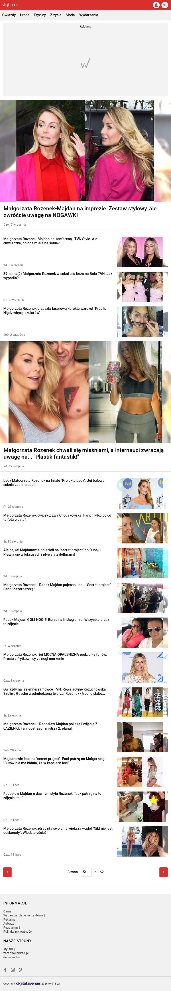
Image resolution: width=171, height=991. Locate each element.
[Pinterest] (21, 970)
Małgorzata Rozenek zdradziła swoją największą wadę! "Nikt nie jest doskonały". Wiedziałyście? (57, 830)
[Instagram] (13, 970)
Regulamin (10, 927)
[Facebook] (5, 970)
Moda (70, 15)
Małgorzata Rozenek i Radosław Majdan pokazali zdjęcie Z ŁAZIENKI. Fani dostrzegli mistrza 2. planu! (50, 726)
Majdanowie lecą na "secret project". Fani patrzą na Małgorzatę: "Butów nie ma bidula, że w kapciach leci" (54, 761)
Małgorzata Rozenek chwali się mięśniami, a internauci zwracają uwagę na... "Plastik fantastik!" (84, 453)
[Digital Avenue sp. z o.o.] (28, 983)
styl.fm (8, 949)
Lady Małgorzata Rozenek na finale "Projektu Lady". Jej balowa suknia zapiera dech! (53, 482)
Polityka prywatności (17, 931)
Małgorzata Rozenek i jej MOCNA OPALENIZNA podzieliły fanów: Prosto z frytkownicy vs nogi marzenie (55, 656)
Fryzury (40, 15)
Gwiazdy (9, 15)
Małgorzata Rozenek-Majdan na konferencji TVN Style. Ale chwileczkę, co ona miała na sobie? (50, 241)
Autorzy (8, 923)
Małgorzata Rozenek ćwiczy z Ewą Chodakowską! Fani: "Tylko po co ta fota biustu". (57, 517)
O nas (7, 911)
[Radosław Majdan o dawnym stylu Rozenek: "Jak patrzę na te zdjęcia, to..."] (142, 807)
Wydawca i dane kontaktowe (23, 915)
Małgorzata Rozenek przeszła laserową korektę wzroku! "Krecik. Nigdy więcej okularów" (54, 310)
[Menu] (164, 5)
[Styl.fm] (12, 5)
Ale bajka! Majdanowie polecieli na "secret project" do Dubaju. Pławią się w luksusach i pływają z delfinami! (52, 552)
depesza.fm (11, 957)
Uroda (25, 15)
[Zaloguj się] (156, 5)
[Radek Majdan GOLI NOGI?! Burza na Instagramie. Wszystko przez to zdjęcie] (142, 633)
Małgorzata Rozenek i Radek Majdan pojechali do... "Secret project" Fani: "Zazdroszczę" (57, 587)
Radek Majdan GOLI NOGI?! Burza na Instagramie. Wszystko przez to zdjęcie (56, 622)
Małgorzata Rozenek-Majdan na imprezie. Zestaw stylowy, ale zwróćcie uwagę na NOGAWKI (80, 211)
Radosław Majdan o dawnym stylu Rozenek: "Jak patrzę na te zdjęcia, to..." (52, 796)
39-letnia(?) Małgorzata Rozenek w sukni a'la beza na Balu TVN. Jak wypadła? (57, 276)
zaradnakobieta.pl (15, 953)
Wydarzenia (88, 15)
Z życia (55, 15)
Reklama (9, 919)
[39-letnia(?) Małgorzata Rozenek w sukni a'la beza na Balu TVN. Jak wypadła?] (142, 287)
